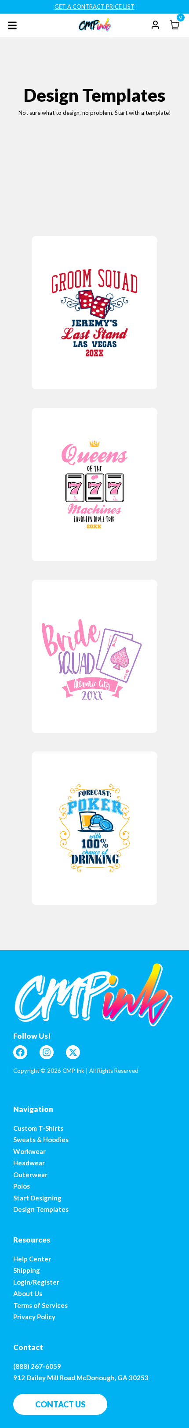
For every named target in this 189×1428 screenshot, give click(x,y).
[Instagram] (47, 1052)
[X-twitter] (73, 1052)
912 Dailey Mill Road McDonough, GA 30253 (81, 1378)
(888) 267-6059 (37, 1366)
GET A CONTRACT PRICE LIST (94, 6)
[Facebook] (20, 1052)
